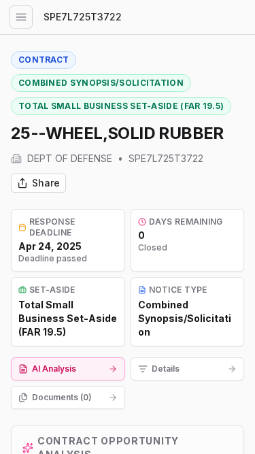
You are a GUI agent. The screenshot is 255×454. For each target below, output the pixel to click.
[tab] (68, 368)
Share (46, 183)
